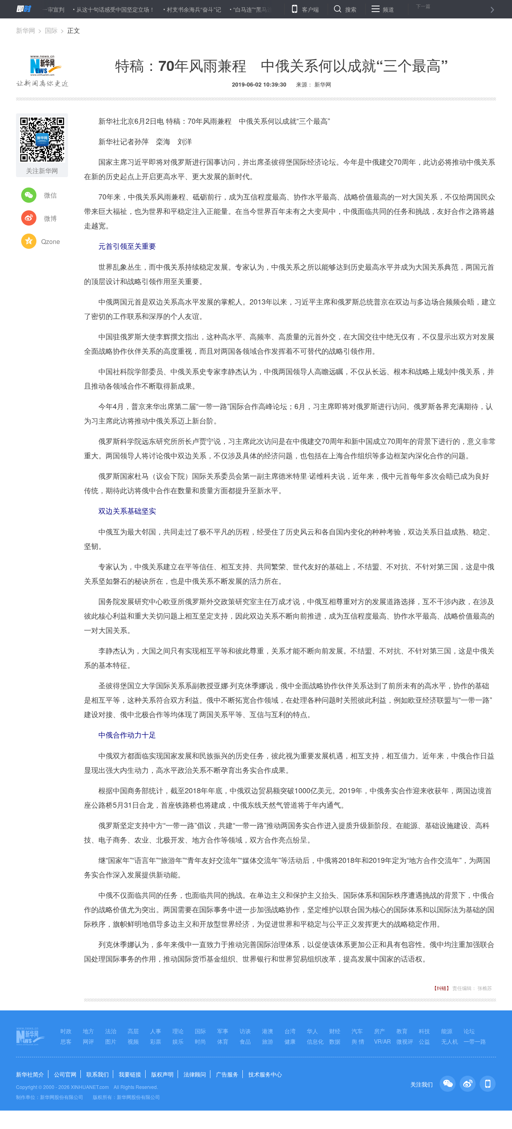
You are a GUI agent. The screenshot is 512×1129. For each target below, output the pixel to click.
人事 (155, 1030)
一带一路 (475, 1041)
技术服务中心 (265, 1074)
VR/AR (382, 1041)
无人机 (449, 1041)
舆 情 (358, 1041)
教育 (402, 1030)
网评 (88, 1041)
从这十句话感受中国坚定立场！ (96, 9)
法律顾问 (195, 1074)
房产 (379, 1030)
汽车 (357, 1030)
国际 (51, 30)
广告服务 (227, 1074)
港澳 (267, 1030)
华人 (312, 1030)
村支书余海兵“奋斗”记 (175, 9)
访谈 (245, 1030)
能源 (446, 1030)
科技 (424, 1030)
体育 (222, 1041)
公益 (424, 1041)
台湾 (290, 1030)
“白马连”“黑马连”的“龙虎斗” (248, 9)
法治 (110, 1030)
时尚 (200, 1041)
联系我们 (97, 1074)
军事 (222, 1030)
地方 (88, 1030)
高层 (133, 1030)
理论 (178, 1030)
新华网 (25, 30)
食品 (245, 1041)
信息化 (315, 1041)
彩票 (155, 1041)
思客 (66, 1041)
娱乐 (178, 1041)
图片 (110, 1041)
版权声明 (162, 1074)
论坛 (469, 1030)
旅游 (267, 1041)
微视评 (404, 1041)
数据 (334, 1041)
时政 (66, 1030)
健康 (290, 1041)
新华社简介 (30, 1074)
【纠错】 (441, 987)
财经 (334, 1030)
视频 (133, 1041)
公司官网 (65, 1074)
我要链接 (130, 1074)
